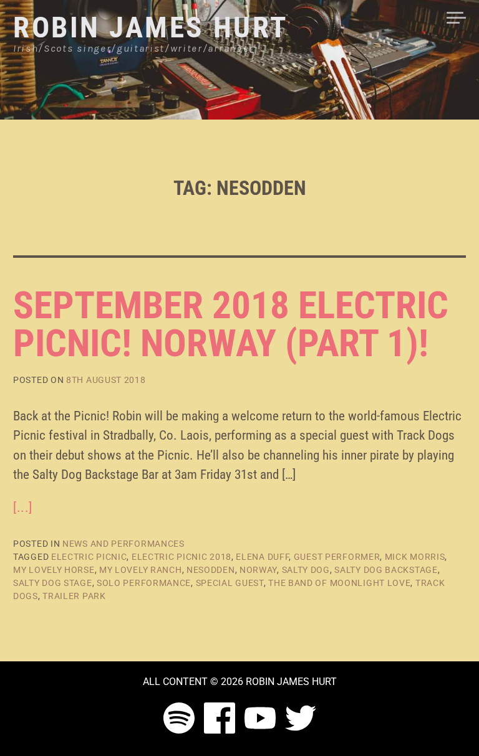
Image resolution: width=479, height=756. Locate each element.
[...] (22, 507)
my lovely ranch (140, 570)
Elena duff (262, 557)
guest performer (337, 557)
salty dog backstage (385, 570)
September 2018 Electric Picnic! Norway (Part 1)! (230, 324)
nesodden (210, 570)
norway (258, 570)
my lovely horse (54, 570)
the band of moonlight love (339, 583)
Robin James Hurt (151, 27)
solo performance (144, 583)
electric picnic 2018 (181, 557)
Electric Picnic (89, 557)
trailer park (73, 596)
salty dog (306, 570)
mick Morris (415, 557)
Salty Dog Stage (52, 583)
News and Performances (123, 544)
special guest (230, 583)
